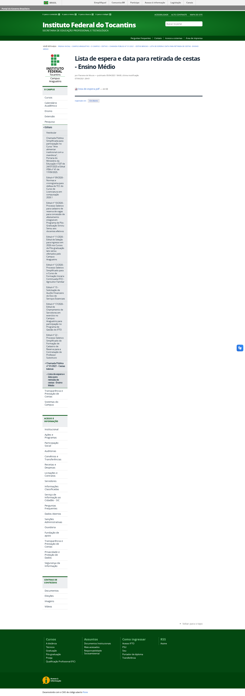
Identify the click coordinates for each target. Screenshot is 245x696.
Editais (105, 46)
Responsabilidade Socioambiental (93, 652)
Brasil (53, 2)
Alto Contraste (179, 14)
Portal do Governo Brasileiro (16, 8)
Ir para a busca (85, 14)
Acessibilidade (161, 14)
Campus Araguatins (80, 46)
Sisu (124, 650)
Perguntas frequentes (141, 38)
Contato (158, 38)
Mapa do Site (196, 14)
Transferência (129, 657)
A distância (51, 643)
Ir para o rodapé (103, 14)
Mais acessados (92, 647)
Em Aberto (94, 101)
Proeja (49, 657)
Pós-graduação (53, 654)
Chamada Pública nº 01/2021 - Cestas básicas (129, 46)
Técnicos (50, 647)
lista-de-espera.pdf (89, 88)
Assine (163, 643)
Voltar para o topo (192, 623)
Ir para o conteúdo (51, 14)
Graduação (51, 650)
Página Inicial (64, 46)
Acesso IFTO (128, 643)
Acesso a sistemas (173, 38)
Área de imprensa (194, 38)
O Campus (95, 46)
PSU (124, 647)
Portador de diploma (132, 654)
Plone (85, 692)
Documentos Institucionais (97, 643)
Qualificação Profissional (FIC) (60, 661)
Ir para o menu (69, 14)
